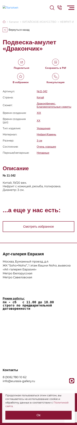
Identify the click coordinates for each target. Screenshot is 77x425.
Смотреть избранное (38, 226)
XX (38, 120)
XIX (39, 112)
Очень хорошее (46, 146)
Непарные (43, 152)
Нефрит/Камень (46, 134)
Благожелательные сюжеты (54, 106)
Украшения (43, 128)
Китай (40, 97)
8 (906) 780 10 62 (15, 377)
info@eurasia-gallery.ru (19, 381)
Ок (38, 415)
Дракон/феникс (46, 103)
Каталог (14, 21)
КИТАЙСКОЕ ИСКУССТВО (39, 21)
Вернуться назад (19, 30)
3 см (39, 140)
